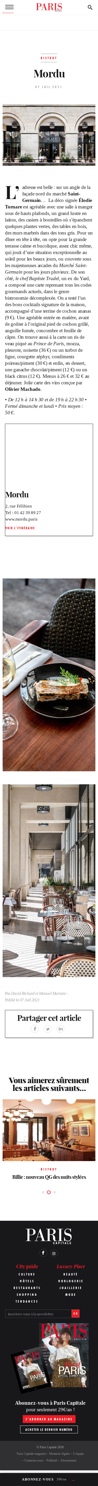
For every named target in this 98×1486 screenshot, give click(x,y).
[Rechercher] (90, 7)
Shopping (27, 1295)
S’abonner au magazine (49, 1419)
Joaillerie (71, 1288)
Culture (27, 1274)
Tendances (27, 1301)
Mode (70, 1295)
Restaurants (27, 1288)
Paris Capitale (48, 1447)
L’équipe (78, 1454)
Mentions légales (59, 1454)
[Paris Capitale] (49, 7)
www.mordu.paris (21, 519)
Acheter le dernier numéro (49, 1430)
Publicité (52, 1460)
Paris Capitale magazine (31, 1454)
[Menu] (8, 7)
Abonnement (68, 1460)
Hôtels (27, 1281)
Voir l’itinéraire (20, 528)
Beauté (71, 1274)
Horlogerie (71, 1281)
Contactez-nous (33, 1460)
